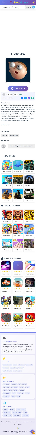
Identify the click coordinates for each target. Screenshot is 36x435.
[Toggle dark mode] (33, 2)
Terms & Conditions (6, 422)
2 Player (14, 384)
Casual (16, 390)
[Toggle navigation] (3, 2)
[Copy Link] (29, 98)
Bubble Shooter (7, 370)
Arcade (27, 387)
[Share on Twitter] (25, 98)
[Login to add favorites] (4, 94)
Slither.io (6, 409)
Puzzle (18, 396)
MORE (28, 7)
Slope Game (25, 415)
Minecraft (29, 364)
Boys (10, 390)
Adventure (6, 387)
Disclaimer (25, 422)
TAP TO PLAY (20, 88)
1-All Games (14, 135)
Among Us (6, 367)
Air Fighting (14, 387)
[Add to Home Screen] (32, 98)
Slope (15, 364)
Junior (27, 393)
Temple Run (22, 364)
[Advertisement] (18, 30)
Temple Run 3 (17, 415)
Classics (22, 390)
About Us (20, 424)
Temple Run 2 (7, 412)
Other (13, 396)
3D (19, 384)
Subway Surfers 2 (21, 409)
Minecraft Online (17, 412)
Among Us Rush (7, 415)
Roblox (25, 412)
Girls (14, 393)
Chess (21, 367)
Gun (19, 393)
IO (22, 393)
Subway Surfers (7, 364)
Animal (21, 387)
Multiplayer (6, 396)
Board (5, 390)
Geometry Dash (17, 370)
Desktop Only (7, 393)
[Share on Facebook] (22, 98)
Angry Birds (14, 367)
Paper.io (12, 409)
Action (4, 135)
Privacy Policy (17, 422)
